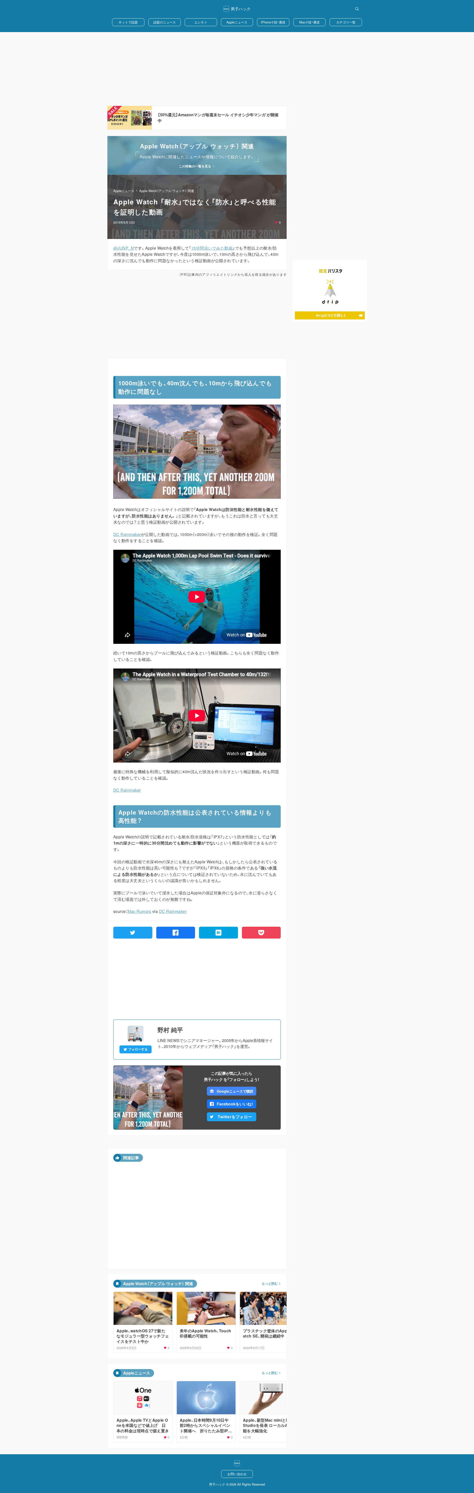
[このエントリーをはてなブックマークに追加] (218, 933)
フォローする (138, 1049)
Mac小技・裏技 (309, 22)
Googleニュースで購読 (235, 1091)
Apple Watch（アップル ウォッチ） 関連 (166, 191)
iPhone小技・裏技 (273, 22)
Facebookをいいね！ (235, 1104)
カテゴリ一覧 (346, 22)
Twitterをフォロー (235, 1117)
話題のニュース (164, 22)
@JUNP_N (123, 248)
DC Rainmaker (127, 534)
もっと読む (270, 1283)
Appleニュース (236, 22)
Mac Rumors (139, 911)
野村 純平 (170, 1030)
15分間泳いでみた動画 (212, 248)
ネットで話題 (128, 22)
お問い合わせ (237, 1474)
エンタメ (200, 22)
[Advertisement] (237, 69)
